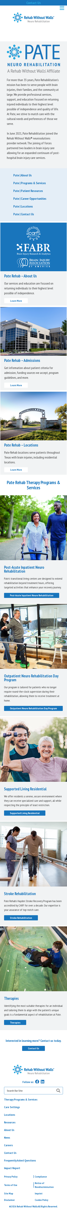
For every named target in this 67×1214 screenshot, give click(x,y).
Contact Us (33, 2)
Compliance (41, 1176)
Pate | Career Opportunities (29, 198)
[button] (33, 17)
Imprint (38, 1193)
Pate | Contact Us (23, 214)
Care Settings (12, 1107)
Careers (8, 1145)
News (7, 1137)
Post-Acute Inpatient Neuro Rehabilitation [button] (31, 595)
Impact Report (12, 1168)
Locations (9, 1115)
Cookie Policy (41, 1200)
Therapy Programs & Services (20, 1099)
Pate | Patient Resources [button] (28, 191)
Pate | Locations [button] (23, 206)
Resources (9, 1122)
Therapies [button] (15, 1022)
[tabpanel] (33, 1044)
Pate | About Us (22, 175)
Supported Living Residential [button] (25, 813)
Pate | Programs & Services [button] (29, 183)
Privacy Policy (10, 1176)
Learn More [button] (16, 300)
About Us (9, 1130)
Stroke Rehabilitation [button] (21, 917)
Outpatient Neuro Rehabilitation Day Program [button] (33, 708)
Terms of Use (10, 1185)
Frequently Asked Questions (20, 1160)
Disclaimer (9, 1200)
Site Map (8, 1193)
